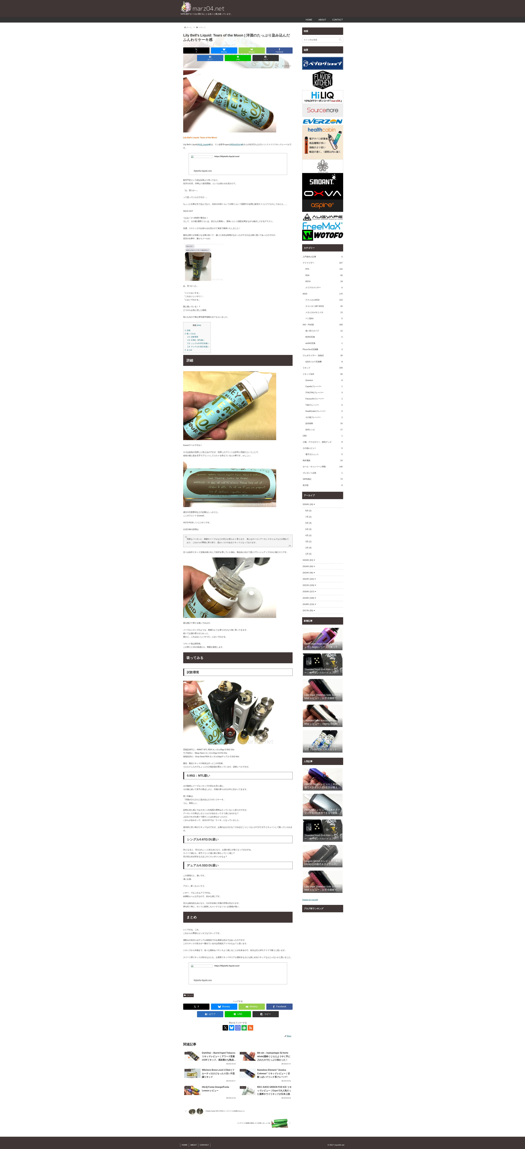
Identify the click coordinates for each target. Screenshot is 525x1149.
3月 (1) (308, 541)
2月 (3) (308, 548)
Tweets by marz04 (310, 900)
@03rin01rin (235, 144)
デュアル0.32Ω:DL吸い (198, 347)
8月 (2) (308, 511)
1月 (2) (308, 554)
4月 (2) (308, 535)
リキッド (189, 995)
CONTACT (204, 1145)
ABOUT (193, 1145)
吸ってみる (190, 334)
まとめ (188, 350)
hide (199, 325)
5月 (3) (308, 529)
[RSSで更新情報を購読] (250, 1028)
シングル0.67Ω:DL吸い (198, 343)
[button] (266, 58)
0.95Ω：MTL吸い (196, 340)
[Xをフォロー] (225, 1028)
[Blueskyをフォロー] (231, 1028)
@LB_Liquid (203, 144)
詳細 (187, 330)
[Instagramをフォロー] (238, 1028)
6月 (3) (308, 523)
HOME (184, 1145)
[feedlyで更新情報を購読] (244, 1028)
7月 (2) (308, 517)
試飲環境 (192, 337)
